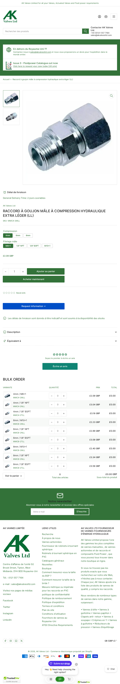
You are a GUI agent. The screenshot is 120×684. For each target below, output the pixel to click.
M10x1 (47, 246)
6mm (18, 235)
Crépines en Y (99, 620)
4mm (8, 235)
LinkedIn (7, 619)
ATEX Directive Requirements (57, 625)
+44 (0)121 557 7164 (100, 33)
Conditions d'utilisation (54, 613)
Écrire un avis (60, 366)
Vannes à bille (90, 609)
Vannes (97, 613)
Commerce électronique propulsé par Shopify (71, 651)
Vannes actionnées (52, 542)
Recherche (47, 534)
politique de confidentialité (56, 594)
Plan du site (48, 610)
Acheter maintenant (33, 279)
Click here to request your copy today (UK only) (35, 66)
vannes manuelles (93, 547)
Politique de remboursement (57, 598)
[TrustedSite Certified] (11, 679)
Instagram (8, 613)
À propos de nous (51, 538)
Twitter (6, 607)
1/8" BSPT (34, 246)
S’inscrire (81, 511)
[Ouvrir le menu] (114, 16)
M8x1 (8, 246)
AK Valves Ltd (9, 205)
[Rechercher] (85, 31)
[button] (9, 292)
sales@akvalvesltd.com (101, 35)
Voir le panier (12, 475)
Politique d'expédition (53, 602)
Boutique (46, 568)
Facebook (8, 600)
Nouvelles (47, 564)
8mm (28, 235)
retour (98, 616)
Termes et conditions (53, 606)
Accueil (6, 79)
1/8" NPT (20, 246)
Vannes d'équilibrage (103, 627)
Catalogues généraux (53, 560)
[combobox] (46, 31)
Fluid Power (100, 554)
